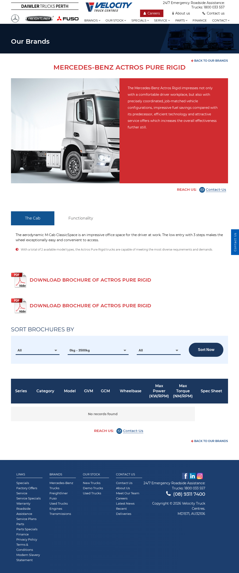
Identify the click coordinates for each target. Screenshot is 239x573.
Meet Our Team (127, 493)
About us (182, 13)
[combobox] (38, 350)
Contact (220, 20)
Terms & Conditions (24, 547)
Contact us (216, 13)
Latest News (125, 503)
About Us (123, 488)
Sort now (206, 350)
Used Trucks (58, 503)
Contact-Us (216, 189)
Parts (180, 20)
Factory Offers (26, 488)
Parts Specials (26, 529)
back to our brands (210, 60)
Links (20, 474)
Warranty (23, 503)
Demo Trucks (93, 488)
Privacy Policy (26, 539)
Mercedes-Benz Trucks (61, 485)
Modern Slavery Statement (28, 557)
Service (161, 20)
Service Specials (28, 498)
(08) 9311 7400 (189, 494)
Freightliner (58, 493)
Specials (139, 20)
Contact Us (125, 474)
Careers (154, 13)
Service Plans (26, 519)
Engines (55, 508)
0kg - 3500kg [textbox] (80, 350)
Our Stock (91, 474)
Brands (91, 20)
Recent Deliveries (123, 511)
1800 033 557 (214, 7)
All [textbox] (20, 350)
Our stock (114, 20)
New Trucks (91, 483)
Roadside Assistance (24, 511)
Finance (200, 20)
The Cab (32, 218)
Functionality (80, 218)
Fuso (53, 498)
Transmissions (60, 514)
